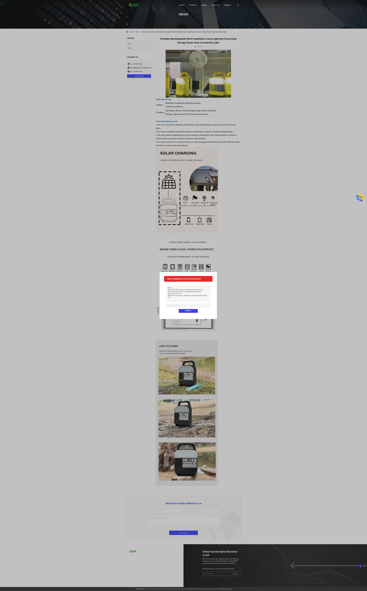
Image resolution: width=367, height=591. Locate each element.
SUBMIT (188, 310)
